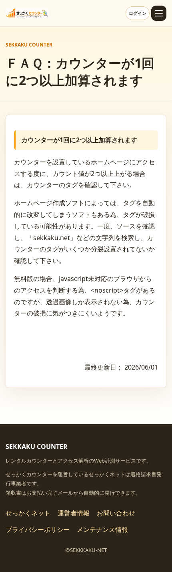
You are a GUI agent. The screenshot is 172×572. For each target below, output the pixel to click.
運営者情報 (74, 513)
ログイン (137, 13)
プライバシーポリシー (38, 529)
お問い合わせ (116, 513)
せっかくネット (28, 513)
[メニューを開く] (158, 13)
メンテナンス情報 (102, 529)
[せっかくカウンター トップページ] (27, 13)
